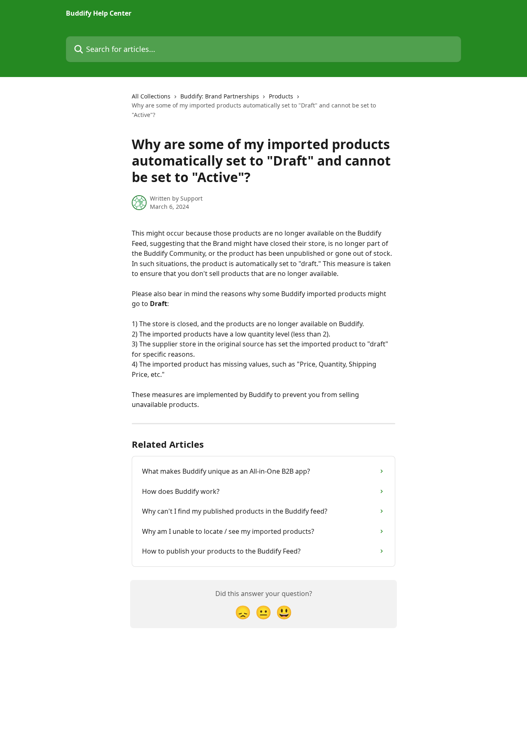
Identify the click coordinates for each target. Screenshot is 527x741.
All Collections (151, 96)
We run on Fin (268, 716)
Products (281, 96)
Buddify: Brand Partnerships (219, 96)
